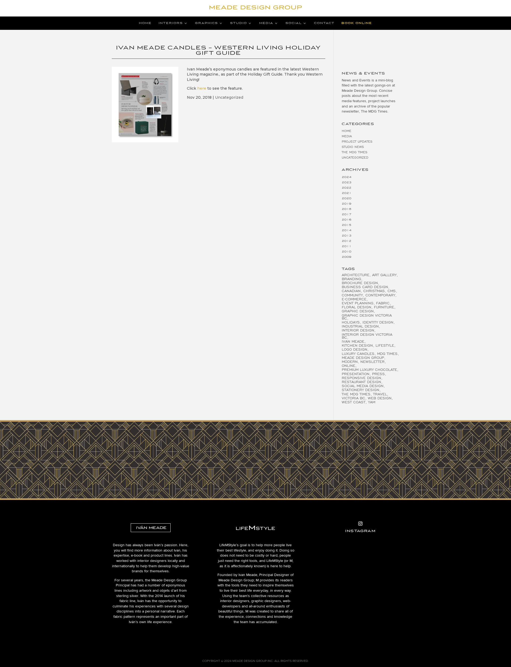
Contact (324, 23)
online (348, 365)
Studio (238, 23)
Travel (380, 394)
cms (392, 290)
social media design (363, 385)
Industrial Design (360, 326)
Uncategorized (229, 97)
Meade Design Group (363, 357)
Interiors (171, 23)
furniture (384, 307)
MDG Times (387, 353)
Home (145, 23)
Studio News (353, 147)
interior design (358, 330)
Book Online (356, 23)
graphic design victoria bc (367, 317)
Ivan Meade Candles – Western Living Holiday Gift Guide (218, 50)
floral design (356, 307)
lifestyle (385, 345)
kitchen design (357, 345)
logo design (354, 349)
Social (294, 23)
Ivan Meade (353, 341)
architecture (355, 275)
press (378, 373)
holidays (351, 322)
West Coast (353, 402)
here (201, 88)
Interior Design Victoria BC (367, 336)
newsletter (372, 361)
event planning (357, 303)
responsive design (361, 377)
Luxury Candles (358, 353)
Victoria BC (353, 398)
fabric (383, 303)
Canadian (351, 290)
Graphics (206, 23)
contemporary (380, 295)
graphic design (358, 311)
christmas (374, 290)
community (352, 295)
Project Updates (357, 141)
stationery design (360, 389)
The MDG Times (354, 152)
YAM (371, 402)
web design (380, 398)
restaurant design (361, 381)
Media (266, 23)
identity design (377, 322)
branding (351, 278)
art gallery (384, 275)
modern (350, 361)
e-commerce (354, 299)
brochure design (360, 282)
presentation (355, 373)
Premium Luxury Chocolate (369, 369)
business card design (365, 286)
